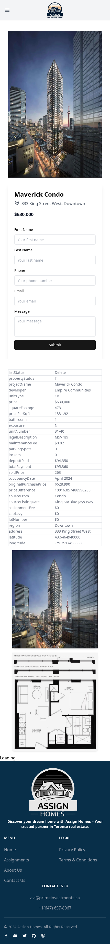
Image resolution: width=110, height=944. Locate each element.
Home (10, 849)
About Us (13, 870)
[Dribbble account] (43, 936)
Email (19, 290)
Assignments (16, 860)
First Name (23, 229)
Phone (19, 270)
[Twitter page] (25, 936)
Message (22, 311)
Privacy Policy (72, 849)
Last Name (23, 250)
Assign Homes (29, 926)
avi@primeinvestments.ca (55, 898)
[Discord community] (15, 936)
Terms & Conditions (78, 860)
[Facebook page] (6, 936)
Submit (55, 344)
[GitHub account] (34, 936)
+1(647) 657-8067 (55, 908)
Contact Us (14, 880)
